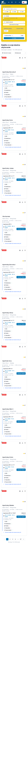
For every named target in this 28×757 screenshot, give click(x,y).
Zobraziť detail (21, 84)
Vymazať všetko (19, 28)
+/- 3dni (21, 11)
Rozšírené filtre (8, 35)
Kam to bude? (7, 20)
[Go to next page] (23, 539)
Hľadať (14, 38)
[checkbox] (3, 18)
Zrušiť (22, 35)
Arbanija (12, 363)
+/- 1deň (6, 11)
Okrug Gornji (13, 122)
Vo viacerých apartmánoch (10, 18)
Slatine (11, 74)
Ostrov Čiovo (5, 74)
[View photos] (20, 58)
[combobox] (20, 53)
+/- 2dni (14, 11)
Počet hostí (6, 14)
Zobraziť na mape (15, 24)
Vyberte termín (7, 6)
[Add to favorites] (25, 58)
